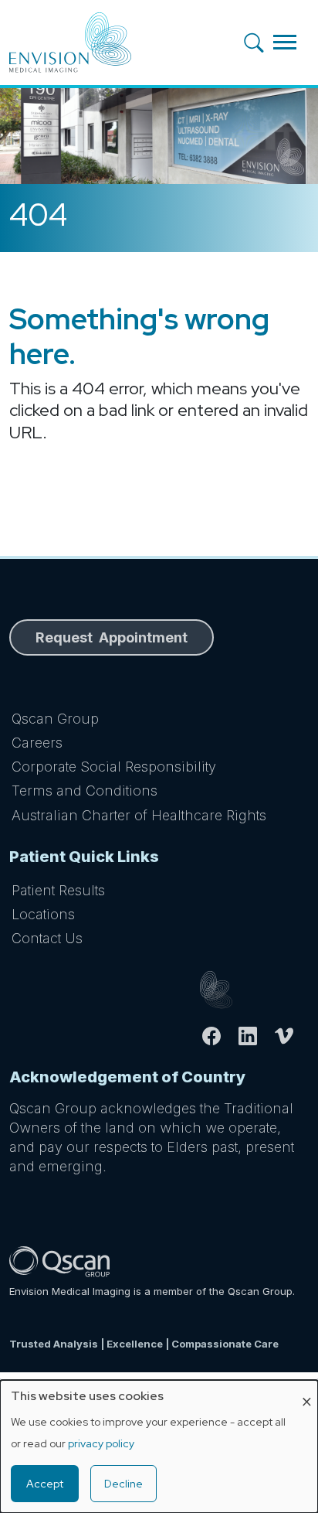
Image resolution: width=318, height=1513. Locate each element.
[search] (259, 42)
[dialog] (159, 1446)
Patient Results (58, 890)
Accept (44, 1484)
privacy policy (101, 1443)
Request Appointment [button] (112, 637)
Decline (123, 1484)
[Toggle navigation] (284, 42)
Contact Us (47, 938)
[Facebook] (218, 1036)
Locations (43, 914)
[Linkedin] (254, 1036)
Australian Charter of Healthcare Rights (139, 815)
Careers (37, 742)
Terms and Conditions (84, 790)
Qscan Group (55, 718)
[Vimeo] (290, 1036)
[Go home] (254, 990)
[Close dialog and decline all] (306, 1389)
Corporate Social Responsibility (114, 766)
